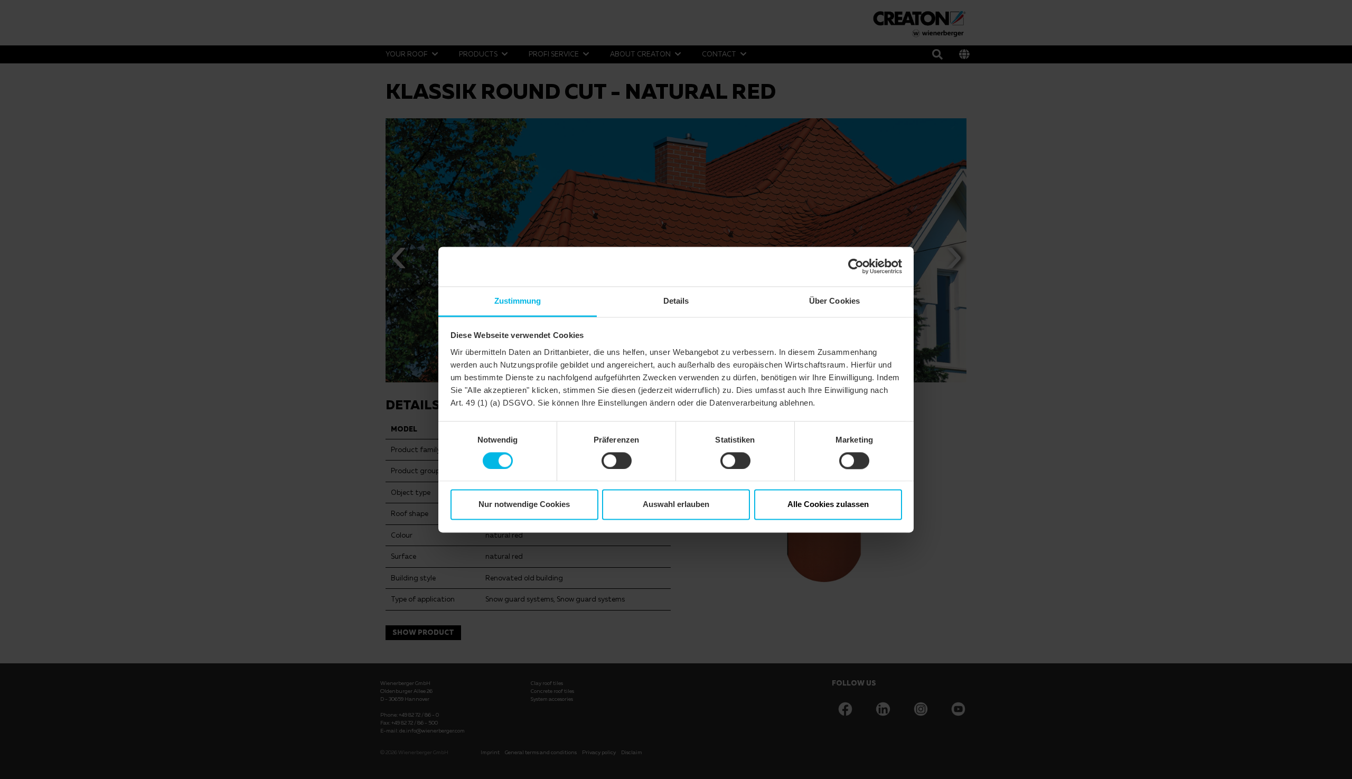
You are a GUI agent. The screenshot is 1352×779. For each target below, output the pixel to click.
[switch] (617, 460)
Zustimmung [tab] (517, 300)
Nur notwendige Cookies (524, 504)
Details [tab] (676, 300)
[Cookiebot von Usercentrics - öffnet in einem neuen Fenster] (856, 266)
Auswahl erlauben (676, 504)
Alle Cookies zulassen (828, 504)
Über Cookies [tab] (834, 300)
